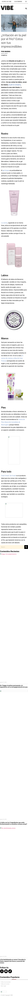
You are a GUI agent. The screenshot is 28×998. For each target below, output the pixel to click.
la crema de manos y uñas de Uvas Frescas (12, 358)
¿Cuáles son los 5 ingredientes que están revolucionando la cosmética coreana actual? (13, 823)
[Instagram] (2, 971)
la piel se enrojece (14, 85)
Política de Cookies (5, 984)
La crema (4, 223)
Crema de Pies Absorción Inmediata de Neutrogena (13, 422)
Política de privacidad (5, 982)
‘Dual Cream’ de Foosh (8, 476)
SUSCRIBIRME (18, 1)
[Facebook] (6, 971)
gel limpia (6, 170)
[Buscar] (26, 547)
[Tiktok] (10, 971)
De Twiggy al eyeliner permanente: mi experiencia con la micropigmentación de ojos (14, 686)
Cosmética (4, 55)
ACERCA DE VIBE (6, 1)
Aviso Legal (3, 986)
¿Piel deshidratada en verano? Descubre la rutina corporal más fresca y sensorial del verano (13, 961)
